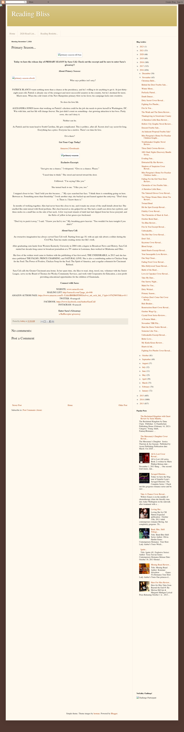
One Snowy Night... (150, 281)
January (145, 390)
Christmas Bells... (149, 80)
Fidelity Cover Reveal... (151, 211)
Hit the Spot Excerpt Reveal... (154, 207)
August (145, 363)
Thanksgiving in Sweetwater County (156, 116)
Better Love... (147, 338)
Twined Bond (147, 203)
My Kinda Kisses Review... (153, 342)
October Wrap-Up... (150, 311)
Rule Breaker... (148, 303)
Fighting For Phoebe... (151, 104)
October (145, 355)
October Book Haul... (150, 219)
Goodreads (74, 148)
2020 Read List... (28, 33)
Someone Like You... (150, 331)
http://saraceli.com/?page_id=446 (78, 292)
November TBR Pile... (151, 323)
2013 (142, 403)
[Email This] (42, 321)
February (146, 386)
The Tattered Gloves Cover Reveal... (156, 193)
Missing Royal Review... (161, 564)
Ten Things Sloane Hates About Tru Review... (156, 198)
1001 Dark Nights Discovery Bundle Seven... (156, 153)
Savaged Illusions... (159, 474)
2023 (142, 46)
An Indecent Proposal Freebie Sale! (156, 131)
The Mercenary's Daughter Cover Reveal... (154, 437)
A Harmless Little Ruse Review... (155, 119)
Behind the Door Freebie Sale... (154, 84)
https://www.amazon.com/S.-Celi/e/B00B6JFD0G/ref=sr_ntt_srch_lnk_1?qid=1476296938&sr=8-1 (83, 295)
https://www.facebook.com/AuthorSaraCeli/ (76, 301)
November (146, 77)
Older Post (123, 405)
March (145, 382)
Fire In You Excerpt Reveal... (154, 226)
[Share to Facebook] (50, 321)
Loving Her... (156, 509)
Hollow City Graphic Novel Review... (157, 123)
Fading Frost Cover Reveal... (153, 262)
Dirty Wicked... (148, 289)
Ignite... (144, 549)
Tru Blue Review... (149, 222)
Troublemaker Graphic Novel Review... (153, 143)
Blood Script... (148, 246)
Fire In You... (147, 108)
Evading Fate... (148, 158)
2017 (142, 66)
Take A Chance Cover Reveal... (153, 494)
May (144, 375)
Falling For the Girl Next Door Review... (154, 180)
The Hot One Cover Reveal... (153, 234)
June (144, 371)
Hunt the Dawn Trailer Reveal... (155, 327)
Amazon (64, 148)
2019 (142, 58)
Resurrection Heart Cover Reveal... (156, 307)
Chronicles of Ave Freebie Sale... (155, 185)
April (144, 379)
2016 (142, 70)
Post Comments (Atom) (32, 410)
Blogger (114, 713)
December (146, 73)
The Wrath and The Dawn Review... (156, 112)
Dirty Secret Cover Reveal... (153, 100)
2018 (142, 62)
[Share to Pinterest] (52, 321)
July (144, 367)
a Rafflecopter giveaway (69, 313)
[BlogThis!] (44, 321)
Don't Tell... (147, 238)
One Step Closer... (149, 258)
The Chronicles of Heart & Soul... (155, 215)
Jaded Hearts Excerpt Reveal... (154, 250)
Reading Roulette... (49, 33)
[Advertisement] (154, 645)
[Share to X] (47, 321)
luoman (97, 713)
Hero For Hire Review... (161, 582)
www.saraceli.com (75, 289)
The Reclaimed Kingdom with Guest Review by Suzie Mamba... (155, 417)
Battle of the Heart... (150, 269)
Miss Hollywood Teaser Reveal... (155, 266)
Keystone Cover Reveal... (152, 242)
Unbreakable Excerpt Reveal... (154, 335)
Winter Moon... (148, 88)
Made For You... (148, 285)
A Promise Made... (149, 319)
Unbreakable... (148, 230)
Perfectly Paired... (149, 92)
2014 (142, 399)
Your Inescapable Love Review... (155, 254)
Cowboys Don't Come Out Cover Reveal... (155, 298)
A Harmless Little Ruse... (152, 189)
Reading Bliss (31, 13)
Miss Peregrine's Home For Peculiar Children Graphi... (156, 136)
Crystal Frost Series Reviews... (154, 315)
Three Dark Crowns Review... (154, 148)
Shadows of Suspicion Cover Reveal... (153, 167)
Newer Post (17, 405)
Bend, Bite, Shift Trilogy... (158, 530)
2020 (142, 54)
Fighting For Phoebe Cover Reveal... (157, 350)
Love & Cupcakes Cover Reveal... (155, 273)
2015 (142, 395)
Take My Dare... (148, 277)
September (146, 359)
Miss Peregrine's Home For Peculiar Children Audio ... (156, 173)
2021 (142, 50)
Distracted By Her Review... (153, 162)
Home (12, 33)
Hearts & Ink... (148, 346)
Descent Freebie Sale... (151, 127)
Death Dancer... (148, 96)
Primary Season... (149, 293)
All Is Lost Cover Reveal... (158, 455)
